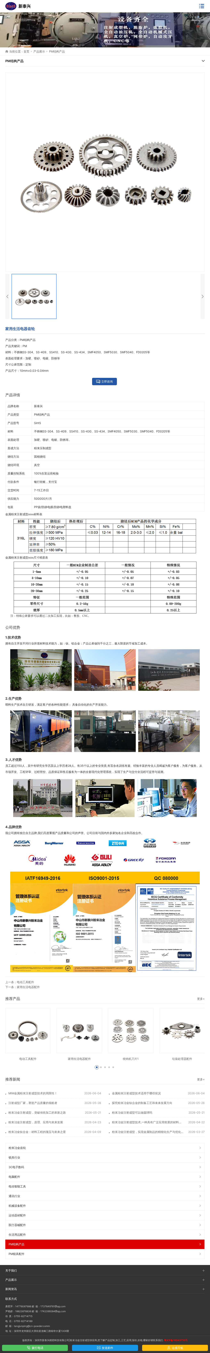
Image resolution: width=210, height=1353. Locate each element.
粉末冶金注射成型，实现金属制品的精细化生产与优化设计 (148, 1132)
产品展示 (39, 51)
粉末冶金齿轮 (17, 1148)
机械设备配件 (17, 1205)
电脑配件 (14, 1176)
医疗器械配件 (17, 1225)
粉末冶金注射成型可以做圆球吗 (132, 1112)
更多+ (201, 998)
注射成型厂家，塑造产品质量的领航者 (32, 1103)
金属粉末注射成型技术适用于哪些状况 (136, 1093)
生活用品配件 (17, 1234)
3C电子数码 (16, 1167)
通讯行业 (14, 1196)
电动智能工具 (17, 1186)
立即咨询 (107, 381)
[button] (97, 1067)
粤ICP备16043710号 (176, 1340)
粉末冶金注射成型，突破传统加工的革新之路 (37, 1112)
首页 (26, 51)
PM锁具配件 (16, 1254)
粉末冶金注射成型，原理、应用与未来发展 (35, 1122)
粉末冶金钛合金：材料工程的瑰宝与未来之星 (37, 1132)
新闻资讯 (11, 1289)
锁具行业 (14, 1157)
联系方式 (11, 1298)
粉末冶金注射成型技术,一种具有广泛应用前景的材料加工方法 (148, 1122)
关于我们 (11, 1270)
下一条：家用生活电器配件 (22, 987)
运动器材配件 (17, 1215)
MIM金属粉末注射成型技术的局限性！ (32, 1093)
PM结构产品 (57, 51)
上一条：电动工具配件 (19, 982)
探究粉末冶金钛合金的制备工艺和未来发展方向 (142, 1103)
